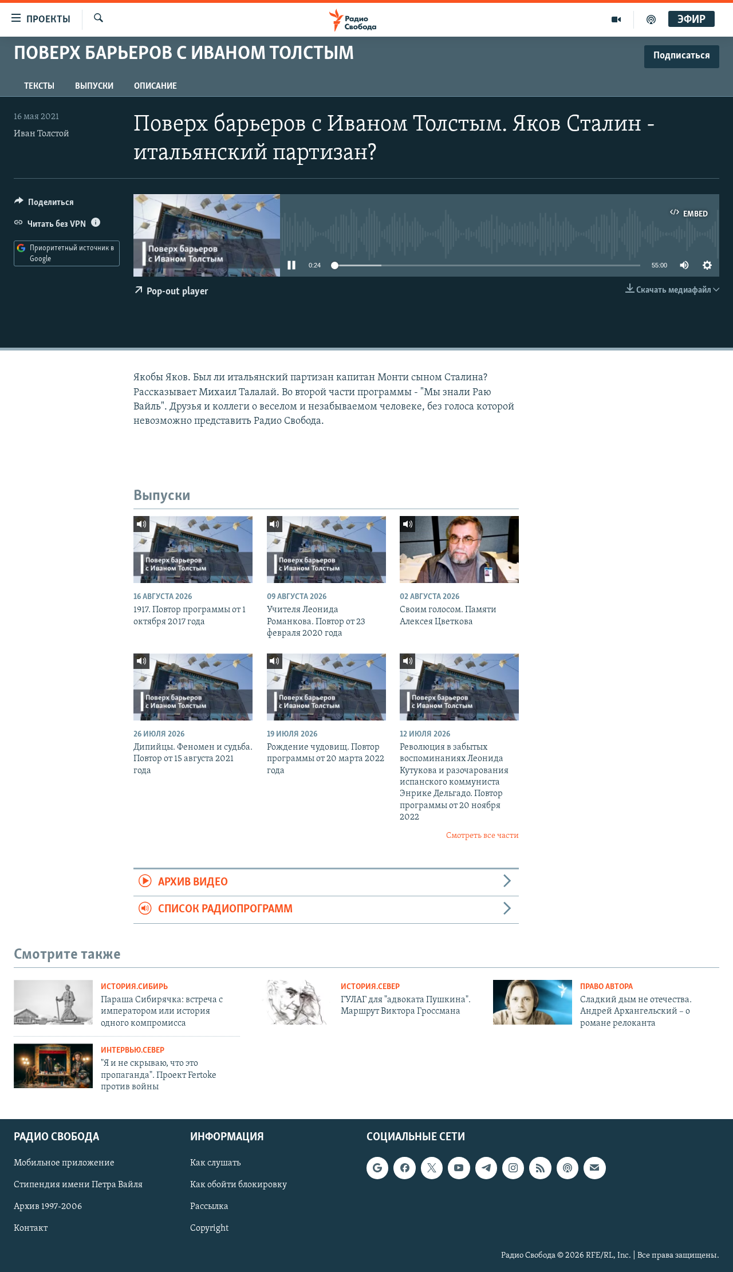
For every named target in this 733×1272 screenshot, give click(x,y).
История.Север (370, 987)
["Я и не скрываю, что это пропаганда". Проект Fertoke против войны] (53, 1065)
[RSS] (540, 1168)
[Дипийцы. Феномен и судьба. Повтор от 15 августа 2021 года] (193, 686)
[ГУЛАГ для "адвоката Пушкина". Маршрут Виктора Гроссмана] (293, 1002)
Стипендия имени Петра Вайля (78, 1185)
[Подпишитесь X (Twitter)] (432, 1168)
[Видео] (616, 19)
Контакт (31, 1229)
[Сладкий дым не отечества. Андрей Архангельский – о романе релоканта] (532, 1002)
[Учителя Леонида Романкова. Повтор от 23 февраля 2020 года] (326, 549)
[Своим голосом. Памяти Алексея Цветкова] (459, 549)
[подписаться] (594, 1168)
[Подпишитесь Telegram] (486, 1168)
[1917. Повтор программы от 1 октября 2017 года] (193, 549)
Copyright (209, 1229)
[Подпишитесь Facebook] (404, 1168)
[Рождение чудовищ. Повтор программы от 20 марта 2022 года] (326, 686)
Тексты (39, 86)
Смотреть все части (482, 836)
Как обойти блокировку (238, 1185)
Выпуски (94, 86)
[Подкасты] (567, 1168)
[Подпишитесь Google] (377, 1168)
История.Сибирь (134, 987)
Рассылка (209, 1207)
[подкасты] (651, 19)
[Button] (44, 205)
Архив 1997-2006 (48, 1207)
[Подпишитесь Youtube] (459, 1168)
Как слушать (215, 1163)
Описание (155, 86)
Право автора (606, 987)
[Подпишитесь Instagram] (513, 1168)
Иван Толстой (41, 134)
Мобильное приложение (64, 1163)
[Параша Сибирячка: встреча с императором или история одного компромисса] (53, 1002)
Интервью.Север (132, 1050)
